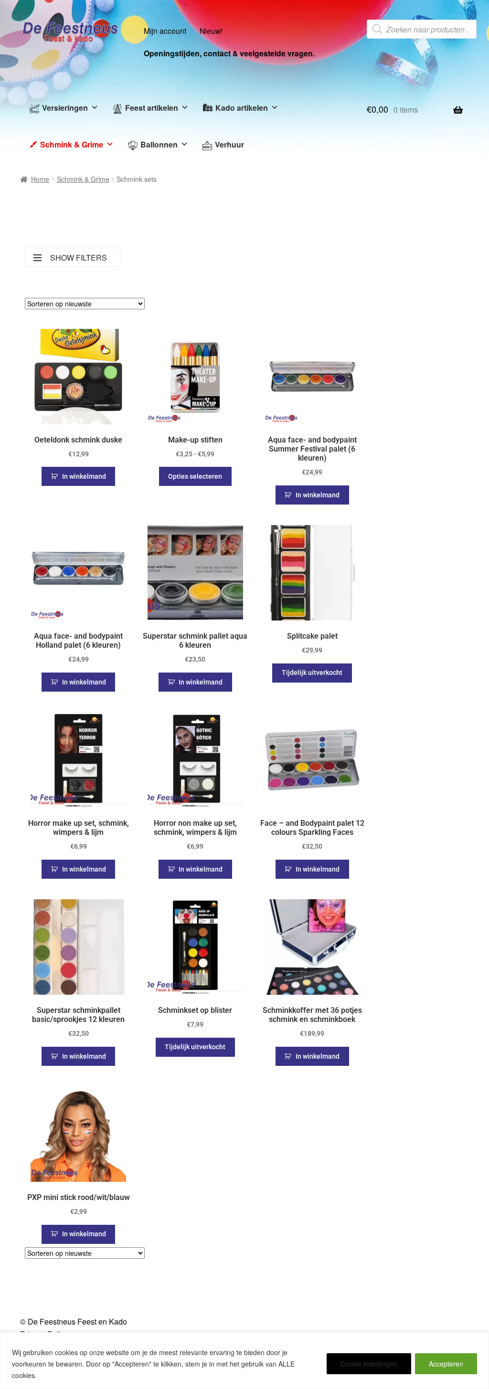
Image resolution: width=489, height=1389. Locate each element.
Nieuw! (211, 30)
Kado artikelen (241, 107)
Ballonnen (159, 144)
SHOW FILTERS (78, 257)
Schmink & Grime (71, 144)
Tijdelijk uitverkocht (312, 672)
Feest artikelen (151, 107)
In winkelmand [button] (84, 476)
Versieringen (65, 107)
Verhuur (229, 144)
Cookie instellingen (368, 1363)
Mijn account (165, 30)
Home (40, 179)
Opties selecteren (195, 476)
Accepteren (446, 1363)
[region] (244, 1360)
